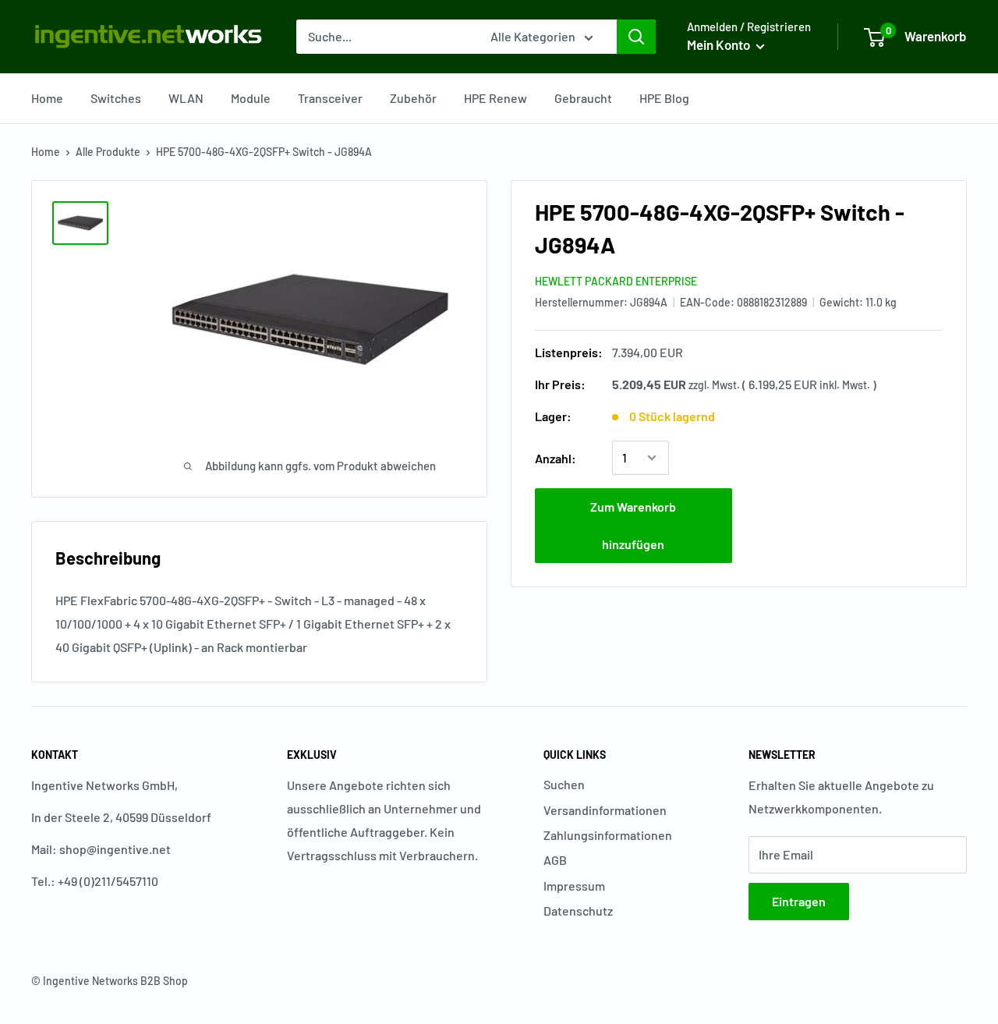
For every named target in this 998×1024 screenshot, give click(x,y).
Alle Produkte (108, 151)
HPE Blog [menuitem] (664, 97)
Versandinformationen (605, 810)
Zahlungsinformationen (607, 834)
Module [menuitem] (251, 97)
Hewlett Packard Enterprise (616, 281)
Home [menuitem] (47, 97)
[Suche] (636, 36)
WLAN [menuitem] (185, 97)
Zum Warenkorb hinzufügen (633, 525)
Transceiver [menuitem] (330, 97)
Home (45, 151)
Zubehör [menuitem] (413, 97)
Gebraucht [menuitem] (583, 97)
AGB (555, 859)
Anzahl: (555, 457)
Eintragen (799, 901)
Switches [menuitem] (115, 97)
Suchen (564, 784)
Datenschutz (578, 910)
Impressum (574, 885)
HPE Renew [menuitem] (495, 97)
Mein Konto (719, 44)
